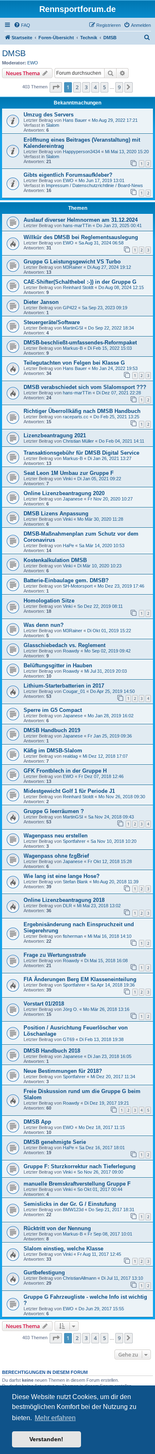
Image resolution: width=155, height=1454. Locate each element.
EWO (32, 62)
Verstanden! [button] (46, 1439)
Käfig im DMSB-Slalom (53, 750)
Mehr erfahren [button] (55, 1417)
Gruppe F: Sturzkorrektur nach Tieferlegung (80, 1166)
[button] (56, 87)
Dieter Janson (41, 302)
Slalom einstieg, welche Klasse (63, 1248)
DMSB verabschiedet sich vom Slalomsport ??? (85, 387)
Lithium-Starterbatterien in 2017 (64, 686)
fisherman (73, 936)
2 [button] (77, 87)
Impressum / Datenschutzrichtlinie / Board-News (94, 185)
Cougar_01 (74, 691)
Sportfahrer (74, 841)
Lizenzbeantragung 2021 (55, 435)
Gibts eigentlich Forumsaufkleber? (68, 175)
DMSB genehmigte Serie (55, 1142)
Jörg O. (70, 1009)
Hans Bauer (75, 120)
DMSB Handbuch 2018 (52, 1051)
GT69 (68, 1039)
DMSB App (37, 1122)
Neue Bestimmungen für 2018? (63, 1071)
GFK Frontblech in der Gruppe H (65, 771)
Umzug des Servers (49, 114)
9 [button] (119, 87)
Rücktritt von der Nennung (57, 1228)
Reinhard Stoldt (78, 287)
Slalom (52, 125)
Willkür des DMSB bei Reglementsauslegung (81, 237)
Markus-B (73, 348)
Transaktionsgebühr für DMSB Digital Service (81, 453)
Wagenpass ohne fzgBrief (56, 856)
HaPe (68, 545)
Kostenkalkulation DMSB (55, 560)
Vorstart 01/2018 (44, 1004)
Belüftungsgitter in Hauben (58, 665)
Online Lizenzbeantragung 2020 (64, 493)
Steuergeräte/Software (52, 322)
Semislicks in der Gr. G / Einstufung (70, 1204)
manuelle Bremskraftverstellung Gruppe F (77, 1184)
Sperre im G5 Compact (53, 710)
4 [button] (95, 87)
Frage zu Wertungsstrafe (55, 955)
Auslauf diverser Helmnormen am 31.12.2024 (81, 220)
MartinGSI (73, 327)
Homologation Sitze (49, 601)
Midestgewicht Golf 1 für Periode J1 (69, 791)
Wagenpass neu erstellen (56, 836)
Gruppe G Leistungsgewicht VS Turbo (72, 262)
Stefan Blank (75, 881)
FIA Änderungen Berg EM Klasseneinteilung (80, 979)
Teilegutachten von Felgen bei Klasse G (74, 363)
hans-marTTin (77, 225)
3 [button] (86, 87)
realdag (70, 756)
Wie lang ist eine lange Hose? (62, 876)
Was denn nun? (44, 625)
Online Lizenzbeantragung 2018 (64, 900)
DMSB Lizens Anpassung (56, 513)
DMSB (14, 53)
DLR (67, 905)
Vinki (67, 478)
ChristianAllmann (79, 1278)
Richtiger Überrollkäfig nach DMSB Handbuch (82, 411)
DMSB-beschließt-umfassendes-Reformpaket (80, 342)
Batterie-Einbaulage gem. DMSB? (66, 580)
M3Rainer (72, 267)
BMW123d (73, 1209)
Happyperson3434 (81, 151)
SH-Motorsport (78, 585)
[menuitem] (22, 25)
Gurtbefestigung (44, 1272)
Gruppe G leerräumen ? (54, 811)
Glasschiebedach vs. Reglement (64, 645)
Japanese (73, 498)
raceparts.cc (75, 416)
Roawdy (71, 650)
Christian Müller (78, 441)
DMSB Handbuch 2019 (52, 730)
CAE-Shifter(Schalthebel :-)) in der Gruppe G (80, 282)
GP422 (70, 307)
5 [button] (104, 87)
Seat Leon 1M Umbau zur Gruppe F (69, 473)
